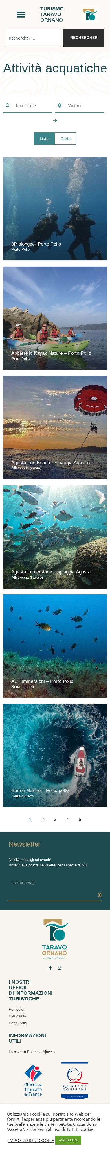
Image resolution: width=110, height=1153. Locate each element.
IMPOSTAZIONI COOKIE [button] (31, 1140)
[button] (44, 138)
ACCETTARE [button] (68, 1140)
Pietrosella (17, 1016)
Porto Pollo (18, 1023)
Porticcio (16, 1009)
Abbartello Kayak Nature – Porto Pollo (51, 353)
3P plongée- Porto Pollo (36, 244)
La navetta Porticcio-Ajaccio (32, 1052)
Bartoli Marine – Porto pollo (40, 790)
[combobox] (33, 38)
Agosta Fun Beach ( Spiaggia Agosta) (50, 462)
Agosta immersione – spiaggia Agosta (51, 572)
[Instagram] (59, 968)
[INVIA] (99, 895)
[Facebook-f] (50, 968)
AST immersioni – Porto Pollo (42, 681)
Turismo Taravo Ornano (52, 14)
